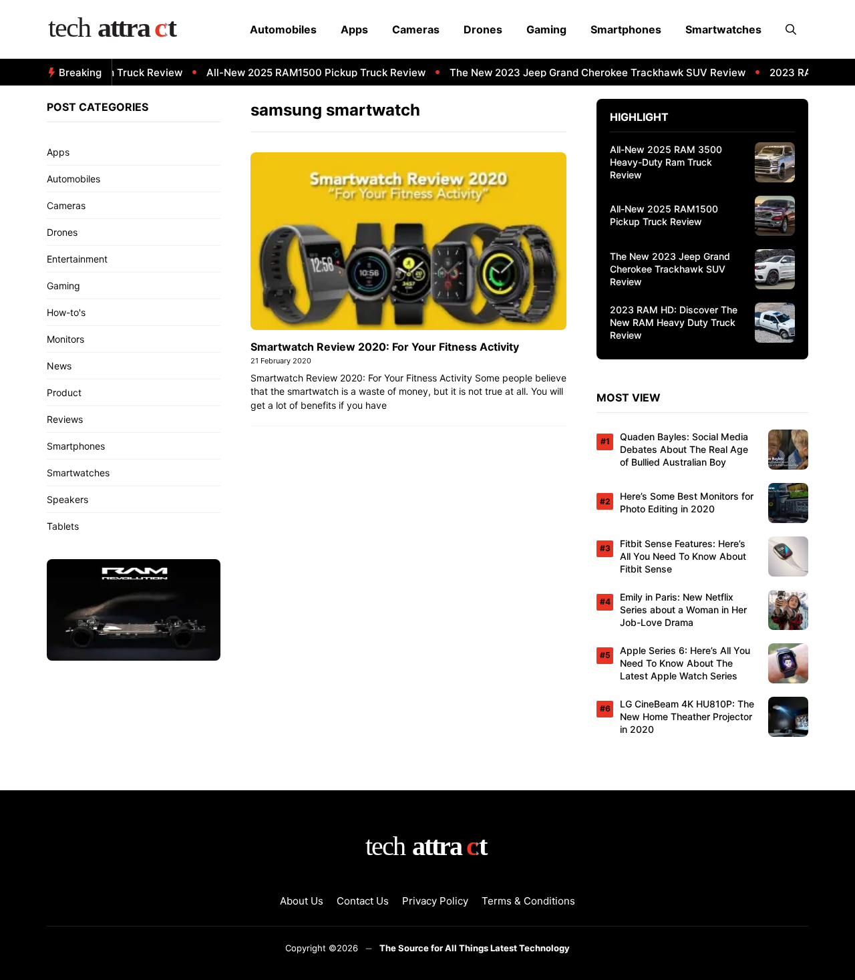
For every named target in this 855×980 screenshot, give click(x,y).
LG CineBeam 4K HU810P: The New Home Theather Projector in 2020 (687, 716)
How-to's (66, 312)
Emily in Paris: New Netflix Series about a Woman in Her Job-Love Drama (683, 609)
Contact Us (363, 900)
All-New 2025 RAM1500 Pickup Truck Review (303, 72)
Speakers (67, 499)
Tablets (63, 526)
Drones (483, 29)
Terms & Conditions (528, 900)
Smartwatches (723, 29)
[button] (791, 29)
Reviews (65, 419)
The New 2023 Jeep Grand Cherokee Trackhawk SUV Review (585, 72)
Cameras (416, 29)
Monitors (65, 339)
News (59, 365)
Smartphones (625, 29)
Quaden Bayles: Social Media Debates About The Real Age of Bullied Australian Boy (684, 449)
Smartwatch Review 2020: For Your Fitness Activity (384, 346)
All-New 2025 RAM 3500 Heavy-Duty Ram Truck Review (666, 162)
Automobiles (283, 29)
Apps (354, 29)
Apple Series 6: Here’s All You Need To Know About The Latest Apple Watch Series (685, 663)
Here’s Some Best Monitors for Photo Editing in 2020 (686, 502)
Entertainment (77, 259)
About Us (301, 900)
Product (64, 392)
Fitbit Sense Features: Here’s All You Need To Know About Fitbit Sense (683, 556)
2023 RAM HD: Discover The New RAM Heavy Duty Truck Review (673, 322)
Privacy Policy (435, 900)
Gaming (546, 29)
